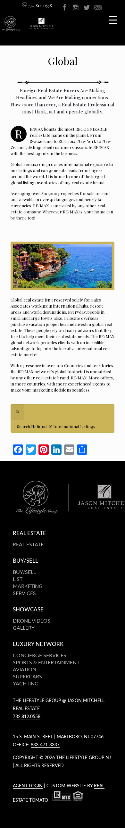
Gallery (24, 628)
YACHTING (25, 683)
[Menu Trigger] (113, 20)
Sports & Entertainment (46, 662)
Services (24, 593)
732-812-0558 (39, 5)
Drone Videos (31, 621)
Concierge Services (39, 655)
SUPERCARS (27, 676)
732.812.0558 (26, 717)
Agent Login (28, 786)
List (17, 579)
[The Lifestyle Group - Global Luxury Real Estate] (28, 29)
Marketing (28, 586)
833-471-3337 (45, 745)
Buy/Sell (24, 572)
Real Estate (28, 544)
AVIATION (24, 669)
